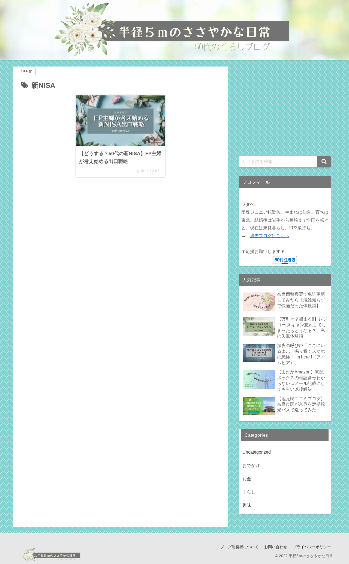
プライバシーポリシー (312, 547)
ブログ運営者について (239, 547)
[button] (324, 161)
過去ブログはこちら (269, 235)
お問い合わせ (275, 547)
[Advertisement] (120, 238)
